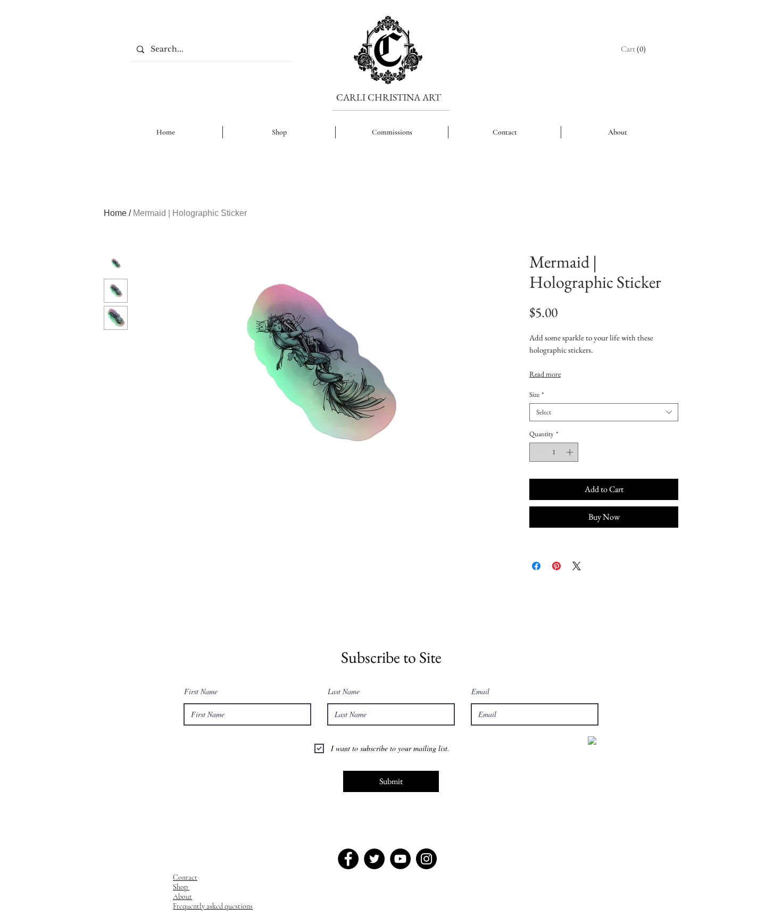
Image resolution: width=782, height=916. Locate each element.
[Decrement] (537, 452)
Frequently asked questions (213, 906)
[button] (634, 49)
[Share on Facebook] (536, 566)
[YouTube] (400, 858)
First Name (201, 691)
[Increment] (570, 452)
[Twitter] (374, 858)
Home (115, 213)
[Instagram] (426, 858)
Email (480, 691)
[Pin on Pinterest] (556, 566)
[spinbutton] (554, 452)
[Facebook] (348, 858)
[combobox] (603, 412)
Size (536, 394)
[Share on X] (576, 566)
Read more (545, 374)
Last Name (344, 691)
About (182, 896)
